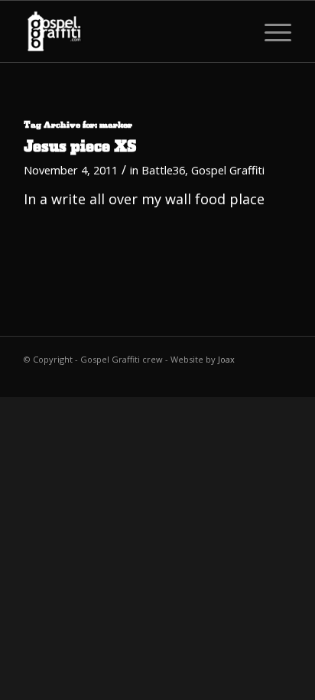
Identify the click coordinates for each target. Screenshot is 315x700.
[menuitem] (270, 31)
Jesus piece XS (80, 147)
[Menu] (270, 31)
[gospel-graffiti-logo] (131, 31)
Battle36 (163, 169)
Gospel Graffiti (228, 169)
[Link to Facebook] (233, 377)
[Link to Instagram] (279, 377)
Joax (226, 359)
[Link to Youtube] (256, 377)
